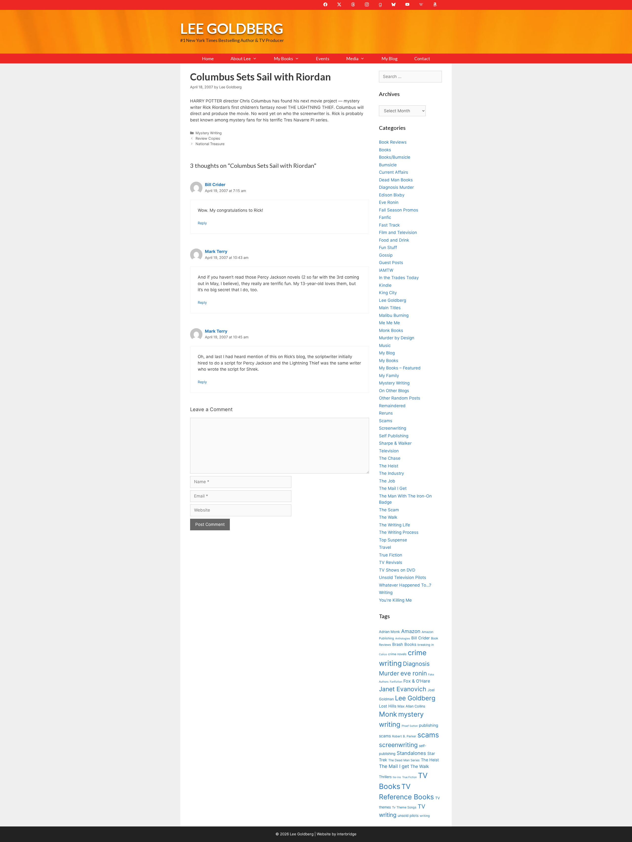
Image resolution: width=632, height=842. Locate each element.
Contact (422, 58)
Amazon (410, 631)
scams (428, 734)
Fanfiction (396, 681)
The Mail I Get (393, 488)
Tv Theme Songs (404, 807)
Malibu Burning (394, 315)
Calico (383, 654)
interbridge (346, 834)
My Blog (389, 58)
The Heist (388, 465)
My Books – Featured (400, 367)
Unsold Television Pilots (402, 577)
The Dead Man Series (404, 760)
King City (388, 292)
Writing (386, 592)
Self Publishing (393, 435)
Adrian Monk (389, 632)
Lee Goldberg (231, 28)
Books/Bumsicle (394, 157)
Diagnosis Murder (396, 187)
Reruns (386, 413)
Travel (385, 547)
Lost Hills (387, 706)
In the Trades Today (399, 277)
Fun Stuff (388, 247)
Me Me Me (389, 322)
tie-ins (397, 777)
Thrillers (385, 777)
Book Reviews (393, 142)
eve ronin (413, 673)
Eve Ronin (388, 202)
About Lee (241, 58)
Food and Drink (394, 240)
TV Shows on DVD (397, 570)
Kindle (385, 285)
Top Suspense (393, 539)
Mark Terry (216, 251)
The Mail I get (394, 766)
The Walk (388, 517)
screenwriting (398, 744)
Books (385, 149)
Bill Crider (215, 184)
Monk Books (391, 330)
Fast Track (389, 225)
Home (208, 58)
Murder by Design (396, 337)
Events (322, 58)
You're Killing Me (395, 600)
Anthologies (402, 638)
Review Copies (208, 138)
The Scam (389, 509)
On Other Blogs (394, 390)
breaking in (425, 645)
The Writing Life (394, 524)
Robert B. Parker (404, 736)
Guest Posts (391, 262)
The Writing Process (398, 532)
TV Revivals (390, 562)
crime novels (397, 654)
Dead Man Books (396, 179)
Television (389, 450)
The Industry (391, 473)
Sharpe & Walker (395, 443)
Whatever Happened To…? (405, 585)
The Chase (389, 458)
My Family (389, 375)
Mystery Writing (209, 133)
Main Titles (390, 307)
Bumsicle (388, 164)
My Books (283, 58)
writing (425, 816)
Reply (202, 223)
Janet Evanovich (402, 689)
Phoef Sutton (410, 725)
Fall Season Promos (398, 210)
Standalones (411, 753)
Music (385, 345)
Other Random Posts (399, 398)
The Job (387, 480)
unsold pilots (408, 815)
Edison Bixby (391, 194)
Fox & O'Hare (416, 681)
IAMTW (386, 270)
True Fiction (390, 555)
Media (352, 58)
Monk (388, 714)
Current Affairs (393, 172)
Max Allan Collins (411, 706)
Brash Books (404, 644)
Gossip (386, 255)
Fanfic (385, 217)
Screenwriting (392, 428)
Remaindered (392, 405)
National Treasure (210, 144)
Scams (385, 420)
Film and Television (398, 232)
